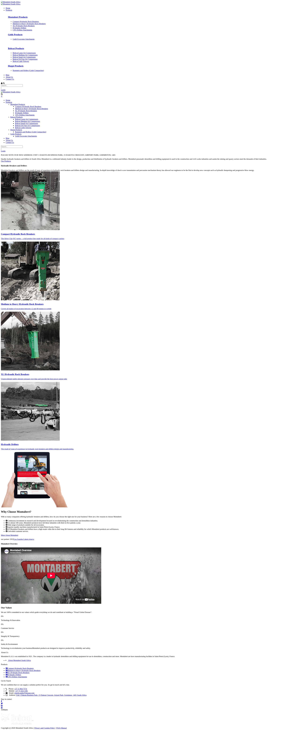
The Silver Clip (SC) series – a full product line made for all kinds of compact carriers (32, 239)
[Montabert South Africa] (10, 2)
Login (3, 90)
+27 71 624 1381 (21, 691)
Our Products (6, 161)
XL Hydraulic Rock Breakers (15, 374)
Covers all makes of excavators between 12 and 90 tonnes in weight (26, 309)
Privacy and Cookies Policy (44, 728)
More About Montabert (9, 535)
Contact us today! (7, 650)
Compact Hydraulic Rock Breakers (18, 234)
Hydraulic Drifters (10, 444)
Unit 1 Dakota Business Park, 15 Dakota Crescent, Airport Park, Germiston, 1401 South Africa (51, 695)
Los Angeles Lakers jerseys (24, 539)
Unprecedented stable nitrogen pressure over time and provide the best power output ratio (34, 379)
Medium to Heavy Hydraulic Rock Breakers (22, 304)
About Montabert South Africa (19, 660)
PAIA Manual (61, 728)
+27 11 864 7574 (20, 689)
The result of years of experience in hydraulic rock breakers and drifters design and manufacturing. (37, 449)
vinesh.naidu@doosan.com (24, 693)
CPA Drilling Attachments (17, 677)
